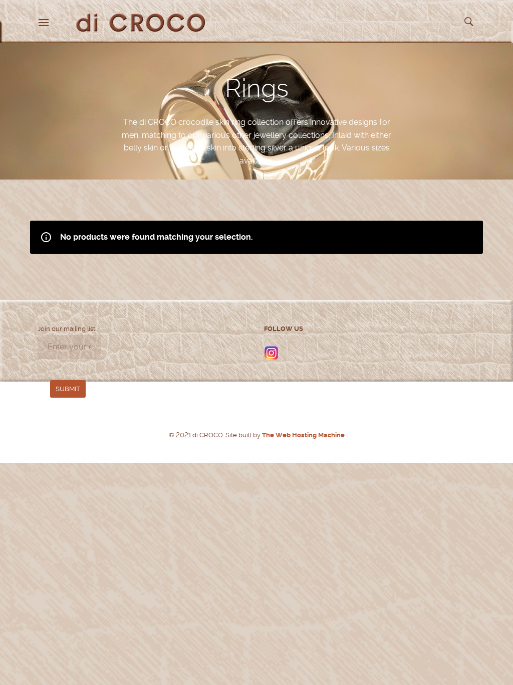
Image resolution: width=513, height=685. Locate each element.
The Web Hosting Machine (303, 435)
